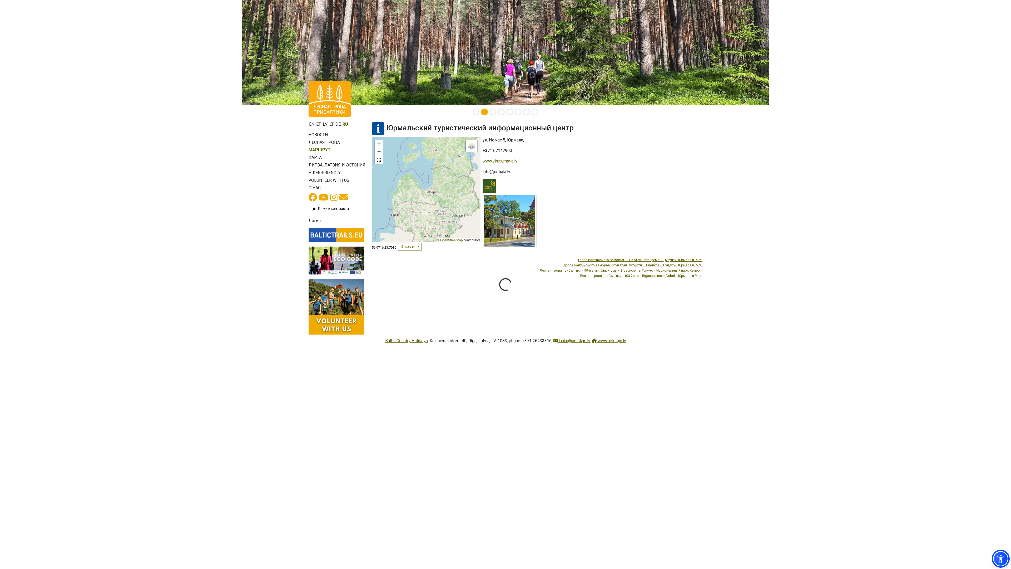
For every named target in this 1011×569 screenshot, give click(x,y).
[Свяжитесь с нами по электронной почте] (343, 198)
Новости (318, 134)
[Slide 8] (535, 112)
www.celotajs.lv (611, 340)
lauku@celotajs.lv (574, 340)
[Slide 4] (501, 112)
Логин (315, 220)
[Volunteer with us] (336, 307)
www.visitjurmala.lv (500, 161)
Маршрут (320, 149)
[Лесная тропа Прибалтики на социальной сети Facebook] (313, 199)
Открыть (408, 246)
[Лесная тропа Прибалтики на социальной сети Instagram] (334, 199)
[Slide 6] (518, 112)
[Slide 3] (492, 112)
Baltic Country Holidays (406, 340)
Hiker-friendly (325, 172)
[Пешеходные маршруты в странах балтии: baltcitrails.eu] (336, 235)
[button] (379, 144)
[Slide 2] (484, 112)
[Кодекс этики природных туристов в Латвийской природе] (336, 260)
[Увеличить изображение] (510, 220)
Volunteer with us (329, 180)
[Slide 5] (509, 112)
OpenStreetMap (451, 240)
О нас (315, 187)
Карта (315, 157)
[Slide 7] (526, 112)
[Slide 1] (476, 112)
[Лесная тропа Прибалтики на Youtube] (323, 199)
